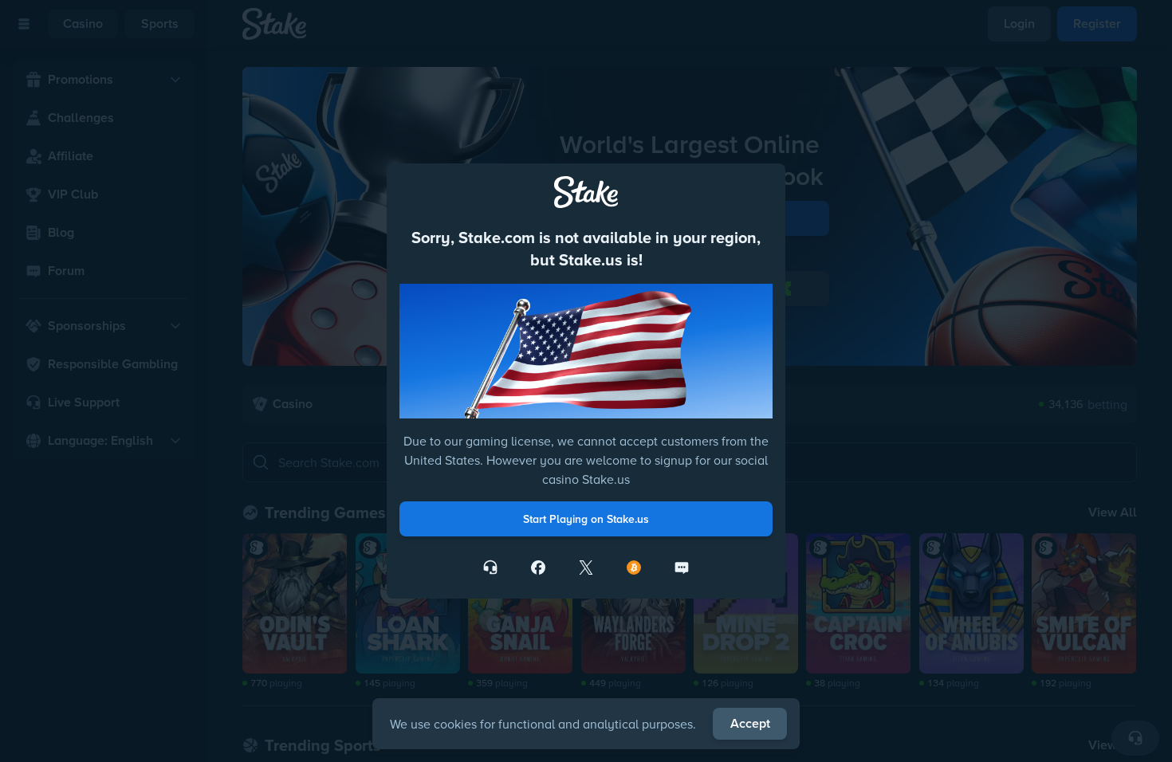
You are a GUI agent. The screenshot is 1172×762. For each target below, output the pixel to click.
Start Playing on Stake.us (586, 519)
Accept (750, 723)
